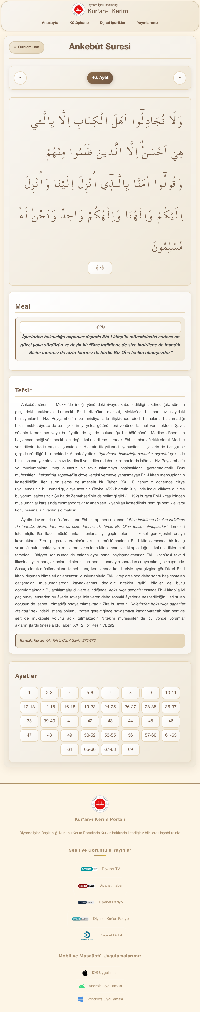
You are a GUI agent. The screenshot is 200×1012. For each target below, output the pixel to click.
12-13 (29, 707)
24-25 (110, 707)
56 (130, 735)
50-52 (90, 735)
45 (150, 721)
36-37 (171, 707)
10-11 (171, 693)
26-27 (130, 707)
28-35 (150, 707)
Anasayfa (50, 23)
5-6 (90, 693)
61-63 (171, 735)
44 (130, 721)
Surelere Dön (26, 47)
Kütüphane (79, 23)
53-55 (110, 735)
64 (69, 750)
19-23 (90, 707)
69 (130, 750)
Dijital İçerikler (113, 23)
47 (29, 735)
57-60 (150, 735)
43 (110, 721)
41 (69, 721)
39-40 (49, 721)
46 (171, 721)
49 (69, 735)
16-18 (69, 707)
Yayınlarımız (147, 23)
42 (90, 721)
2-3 (49, 693)
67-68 (110, 750)
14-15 (49, 707)
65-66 (90, 750)
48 (49, 735)
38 (29, 721)
